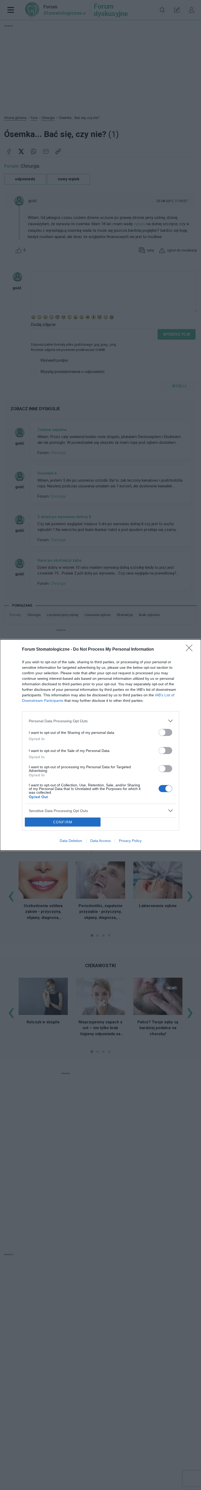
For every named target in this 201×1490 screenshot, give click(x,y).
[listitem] (100, 721)
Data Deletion (71, 841)
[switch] (165, 732)
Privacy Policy (130, 841)
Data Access (100, 841)
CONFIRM (62, 822)
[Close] (191, 650)
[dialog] (100, 745)
